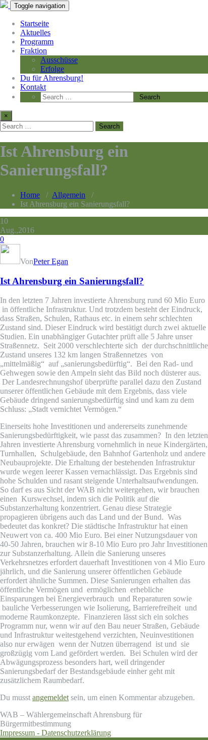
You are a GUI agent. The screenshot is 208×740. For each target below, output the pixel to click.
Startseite (34, 23)
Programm (37, 41)
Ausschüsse (59, 59)
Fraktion (33, 50)
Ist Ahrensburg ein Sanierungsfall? (72, 281)
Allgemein (68, 195)
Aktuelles (35, 32)
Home (30, 195)
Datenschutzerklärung (76, 732)
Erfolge (52, 69)
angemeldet (50, 697)
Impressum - (20, 732)
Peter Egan (50, 261)
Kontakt (33, 87)
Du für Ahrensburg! (51, 78)
